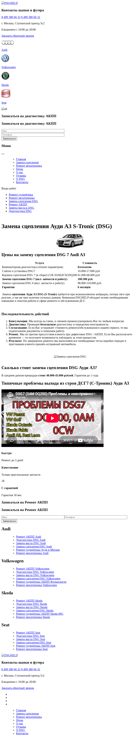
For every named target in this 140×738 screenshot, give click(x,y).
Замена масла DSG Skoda (31, 607)
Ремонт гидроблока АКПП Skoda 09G (39, 613)
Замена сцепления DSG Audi (34, 546)
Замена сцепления (27, 162)
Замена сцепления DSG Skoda (34, 610)
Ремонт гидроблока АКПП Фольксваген (41, 581)
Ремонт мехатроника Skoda (33, 617)
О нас (19, 172)
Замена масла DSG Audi (31, 543)
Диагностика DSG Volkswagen (35, 571)
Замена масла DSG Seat (30, 639)
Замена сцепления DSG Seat (33, 642)
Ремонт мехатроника (29, 165)
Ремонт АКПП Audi (28, 536)
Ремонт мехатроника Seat (32, 649)
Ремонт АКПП (18, 204)
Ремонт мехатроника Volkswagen (36, 585)
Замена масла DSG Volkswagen (35, 575)
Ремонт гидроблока (21, 194)
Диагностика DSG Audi (30, 539)
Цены (19, 169)
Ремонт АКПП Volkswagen (32, 568)
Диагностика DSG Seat (30, 635)
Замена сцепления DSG (23, 201)
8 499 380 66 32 (10, 17)
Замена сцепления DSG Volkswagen (38, 578)
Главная (21, 159)
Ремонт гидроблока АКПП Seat (35, 645)
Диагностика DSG (20, 211)
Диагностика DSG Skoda (31, 603)
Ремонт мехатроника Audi (32, 553)
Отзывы (21, 175)
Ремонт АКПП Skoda (29, 600)
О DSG (20, 178)
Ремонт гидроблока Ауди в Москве (38, 549)
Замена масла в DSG (21, 207)
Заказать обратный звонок (17, 35)
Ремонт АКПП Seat (28, 632)
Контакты (22, 182)
